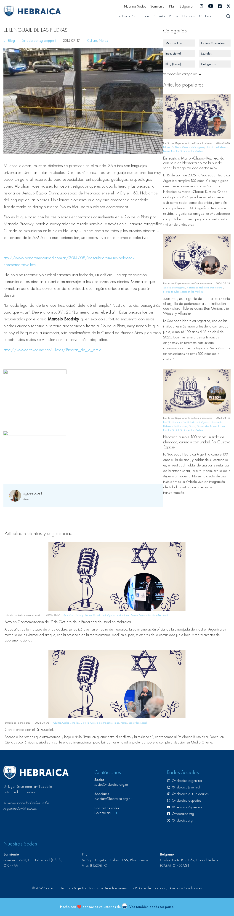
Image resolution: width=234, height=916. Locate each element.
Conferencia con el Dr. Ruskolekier (31, 729)
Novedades (203, 426)
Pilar (172, 6)
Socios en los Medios (191, 151)
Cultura (92, 40)
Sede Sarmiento (160, 615)
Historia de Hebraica (217, 147)
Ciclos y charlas (83, 615)
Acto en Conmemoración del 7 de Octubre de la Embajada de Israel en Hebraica (68, 621)
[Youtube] (210, 6)
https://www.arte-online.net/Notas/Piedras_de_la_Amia (52, 350)
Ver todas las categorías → (182, 73)
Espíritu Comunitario (174, 422)
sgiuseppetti (33, 493)
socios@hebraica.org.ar (111, 784)
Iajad (116, 723)
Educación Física (172, 147)
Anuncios (68, 615)
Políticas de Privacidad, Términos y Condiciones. (168, 888)
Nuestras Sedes (135, 6)
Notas (103, 40)
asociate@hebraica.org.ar (112, 798)
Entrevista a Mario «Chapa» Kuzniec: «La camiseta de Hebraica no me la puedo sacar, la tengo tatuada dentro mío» (193, 162)
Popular (175, 151)
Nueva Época (217, 426)
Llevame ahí (105, 812)
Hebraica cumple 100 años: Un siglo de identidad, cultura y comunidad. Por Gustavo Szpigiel (196, 441)
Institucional (216, 287)
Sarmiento (157, 6)
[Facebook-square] (220, 6)
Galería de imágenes (193, 147)
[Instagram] (201, 6)
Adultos (57, 723)
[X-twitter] (228, 6)
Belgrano (186, 6)
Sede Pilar (134, 723)
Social (175, 430)
